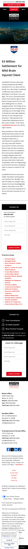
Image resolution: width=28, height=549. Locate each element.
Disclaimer (14, 475)
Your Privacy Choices (12, 496)
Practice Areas (8, 255)
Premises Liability (11, 285)
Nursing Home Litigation (13, 298)
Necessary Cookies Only (9, 544)
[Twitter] (12, 449)
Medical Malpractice (11, 295)
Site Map (14, 478)
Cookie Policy (7, 499)
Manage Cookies (19, 499)
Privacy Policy (14, 473)
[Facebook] (8, 449)
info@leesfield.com (8, 423)
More (23, 9)
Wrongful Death (10, 261)
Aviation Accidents (11, 300)
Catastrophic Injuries (12, 274)
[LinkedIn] (16, 449)
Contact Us (14, 9)
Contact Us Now (14, 247)
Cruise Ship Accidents (12, 272)
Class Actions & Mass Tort (13, 304)
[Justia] (19, 449)
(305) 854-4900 (13, 401)
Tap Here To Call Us (14, 5)
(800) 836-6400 (14, 405)
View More (19, 464)
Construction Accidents (12, 287)
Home (4, 9)
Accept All (9, 540)
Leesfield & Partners (10, 125)
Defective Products (11, 289)
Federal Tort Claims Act (13, 302)
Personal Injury (10, 259)
